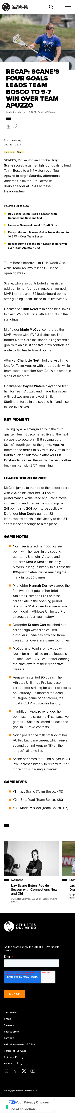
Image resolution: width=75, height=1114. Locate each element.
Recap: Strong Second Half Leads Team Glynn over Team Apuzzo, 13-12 (37, 246)
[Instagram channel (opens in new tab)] (6, 1071)
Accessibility (13, 1063)
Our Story (10, 1012)
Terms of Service (15, 1050)
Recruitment (11, 1031)
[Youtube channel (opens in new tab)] (32, 1071)
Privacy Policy (14, 1057)
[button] (51, 7)
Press (7, 1018)
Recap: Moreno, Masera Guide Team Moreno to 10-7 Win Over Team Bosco (38, 234)
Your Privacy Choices (32, 1102)
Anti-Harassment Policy (19, 1044)
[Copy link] (15, 126)
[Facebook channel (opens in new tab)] (15, 1071)
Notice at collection (20, 1109)
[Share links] (8, 126)
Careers (9, 1025)
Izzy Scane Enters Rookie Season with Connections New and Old (32, 216)
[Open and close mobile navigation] (68, 7)
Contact (9, 1037)
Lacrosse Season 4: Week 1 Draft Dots (32, 225)
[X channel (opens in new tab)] (24, 1071)
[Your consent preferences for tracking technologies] (7, 1107)
